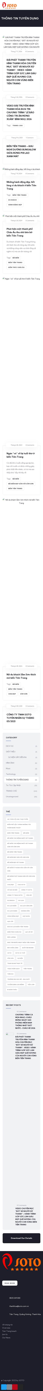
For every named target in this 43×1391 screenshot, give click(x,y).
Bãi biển (16, 258)
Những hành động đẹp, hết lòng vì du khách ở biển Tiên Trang (21, 185)
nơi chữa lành (12, 947)
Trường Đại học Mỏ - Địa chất (18, 979)
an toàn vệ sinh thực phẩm (17, 819)
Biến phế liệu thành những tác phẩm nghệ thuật (19, 826)
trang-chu (18, 125)
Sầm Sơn (23, 694)
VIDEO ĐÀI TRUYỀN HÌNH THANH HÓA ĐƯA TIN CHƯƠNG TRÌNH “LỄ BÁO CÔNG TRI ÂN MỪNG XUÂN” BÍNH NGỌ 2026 (20, 112)
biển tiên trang (20, 195)
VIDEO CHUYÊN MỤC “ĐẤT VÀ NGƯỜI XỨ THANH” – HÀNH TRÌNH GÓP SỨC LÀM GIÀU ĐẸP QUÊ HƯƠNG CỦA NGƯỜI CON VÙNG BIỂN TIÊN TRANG (26, 1216)
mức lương (11, 937)
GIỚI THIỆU (10, 751)
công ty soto (26, 890)
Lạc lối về (29, 932)
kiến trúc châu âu (16, 267)
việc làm (31, 984)
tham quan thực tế (14, 963)
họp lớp (10, 921)
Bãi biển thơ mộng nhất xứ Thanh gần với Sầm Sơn (20, 845)
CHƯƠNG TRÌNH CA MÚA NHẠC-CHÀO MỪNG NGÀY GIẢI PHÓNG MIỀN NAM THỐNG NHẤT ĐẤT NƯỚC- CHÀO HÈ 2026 (25, 1021)
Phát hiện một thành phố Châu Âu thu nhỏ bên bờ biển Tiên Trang (20, 232)
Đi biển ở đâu (12, 989)
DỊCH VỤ (9, 746)
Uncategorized (12, 796)
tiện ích (10, 974)
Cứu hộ (29, 895)
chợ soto (21, 884)
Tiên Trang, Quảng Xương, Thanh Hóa (25, 1314)
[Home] (21, 1262)
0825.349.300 (14, 1298)
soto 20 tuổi (20, 953)
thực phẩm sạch (13, 968)
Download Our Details (21, 1238)
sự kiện (20, 958)
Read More (10, 1283)
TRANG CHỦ (11, 791)
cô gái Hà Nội (12, 890)
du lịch (21, 900)
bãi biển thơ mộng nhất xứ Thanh (20, 838)
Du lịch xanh (12, 911)
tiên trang (27, 968)
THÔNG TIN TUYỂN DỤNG (17, 780)
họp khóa (26, 916)
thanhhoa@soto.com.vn (19, 1306)
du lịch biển (11, 905)
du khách (12, 200)
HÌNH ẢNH (10, 763)
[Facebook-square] (9, 1387)
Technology (11, 774)
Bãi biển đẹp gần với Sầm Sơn (21, 484)
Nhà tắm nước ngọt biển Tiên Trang (21, 942)
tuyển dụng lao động (15, 984)
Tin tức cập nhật (13, 785)
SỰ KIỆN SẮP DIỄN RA (17, 757)
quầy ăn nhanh (28, 947)
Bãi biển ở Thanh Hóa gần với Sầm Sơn (20, 869)
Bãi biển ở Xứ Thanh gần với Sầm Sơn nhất (21, 877)
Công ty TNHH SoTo (14, 895)
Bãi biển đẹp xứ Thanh (15, 862)
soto (9, 953)
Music (8, 768)
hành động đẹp (15, 205)
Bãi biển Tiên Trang (14, 852)
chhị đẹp (12, 694)
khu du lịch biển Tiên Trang (17, 926)
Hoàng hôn (25, 911)
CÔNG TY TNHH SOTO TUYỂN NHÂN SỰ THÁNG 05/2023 (20, 718)
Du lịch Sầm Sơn (26, 905)
